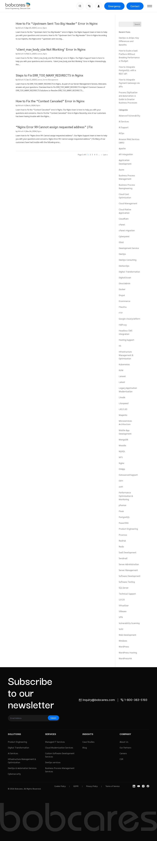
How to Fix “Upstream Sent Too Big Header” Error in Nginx (57, 23)
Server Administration (129, 564)
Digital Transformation (129, 271)
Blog (84, 747)
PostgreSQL (124, 517)
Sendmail (123, 558)
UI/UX (122, 599)
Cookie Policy (60, 786)
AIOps (121, 133)
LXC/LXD (123, 409)
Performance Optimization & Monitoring (126, 496)
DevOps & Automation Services (22, 768)
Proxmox (123, 534)
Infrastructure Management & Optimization (126, 355)
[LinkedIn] (134, 786)
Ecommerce (124, 301)
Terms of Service (112, 786)
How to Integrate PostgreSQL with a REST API (127, 70)
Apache (122, 148)
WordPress (124, 646)
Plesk (121, 511)
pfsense (122, 505)
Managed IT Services (55, 741)
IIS (120, 345)
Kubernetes (124, 364)
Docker (122, 289)
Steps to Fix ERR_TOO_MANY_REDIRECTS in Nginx (49, 75)
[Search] (80, 6)
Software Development (129, 575)
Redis (121, 546)
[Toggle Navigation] (149, 6)
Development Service (129, 248)
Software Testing (127, 581)
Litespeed (123, 403)
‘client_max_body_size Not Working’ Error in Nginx (50, 49)
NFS (121, 457)
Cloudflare (124, 218)
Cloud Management (128, 203)
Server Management (50, 79)
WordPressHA (125, 658)
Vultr (121, 628)
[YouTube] (138, 786)
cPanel (122, 224)
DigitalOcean (125, 277)
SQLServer (124, 587)
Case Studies (88, 741)
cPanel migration (127, 230)
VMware (122, 611)
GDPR (75, 786)
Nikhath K (21, 28)
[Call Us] (89, 6)
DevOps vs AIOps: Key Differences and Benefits (129, 41)
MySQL (122, 451)
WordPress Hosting (128, 652)
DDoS (121, 242)
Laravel (122, 376)
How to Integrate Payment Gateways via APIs (129, 83)
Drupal (122, 295)
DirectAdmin (124, 283)
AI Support (124, 127)
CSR (121, 759)
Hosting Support (126, 339)
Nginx (45, 28)
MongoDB (123, 439)
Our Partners (125, 747)
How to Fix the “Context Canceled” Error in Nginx (50, 101)
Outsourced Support (128, 474)
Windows (123, 640)
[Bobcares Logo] (21, 6)
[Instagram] (143, 786)
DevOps (122, 253)
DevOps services (52, 762)
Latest (39, 28)
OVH (121, 480)
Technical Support (127, 593)
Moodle (122, 445)
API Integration (126, 154)
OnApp (122, 468)
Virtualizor (124, 605)
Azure (121, 169)
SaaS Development (127, 552)
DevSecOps (124, 265)
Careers (123, 753)
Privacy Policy (92, 786)
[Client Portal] (98, 6)
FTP (121, 312)
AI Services (124, 121)
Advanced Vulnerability (129, 115)
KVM (121, 370)
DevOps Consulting (127, 259)
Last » (105, 154)
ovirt (121, 486)
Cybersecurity (14, 773)
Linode (122, 397)
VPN (121, 617)
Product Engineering (128, 528)
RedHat (122, 540)
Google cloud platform (129, 318)
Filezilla (122, 306)
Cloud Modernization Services (59, 747)
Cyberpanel (124, 236)
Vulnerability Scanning (129, 623)
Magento (123, 414)
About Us (124, 741)
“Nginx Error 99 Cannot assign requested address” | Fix (54, 127)
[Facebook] (148, 786)
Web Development (127, 634)
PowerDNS (124, 522)
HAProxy (123, 324)
